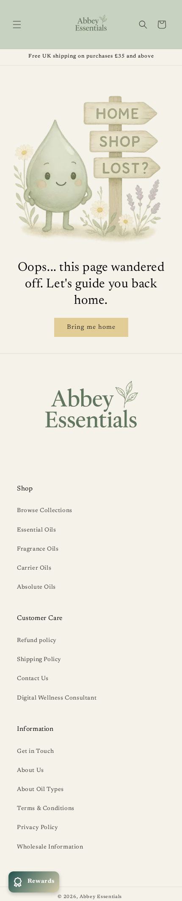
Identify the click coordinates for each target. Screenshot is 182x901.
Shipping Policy (39, 660)
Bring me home (91, 327)
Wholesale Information (50, 847)
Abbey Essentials (101, 897)
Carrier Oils (34, 568)
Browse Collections (44, 511)
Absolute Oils (36, 587)
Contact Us (33, 679)
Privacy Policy (37, 828)
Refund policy (37, 641)
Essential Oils (36, 530)
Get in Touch (35, 752)
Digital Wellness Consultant (57, 698)
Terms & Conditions (45, 809)
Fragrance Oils (37, 549)
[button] (17, 24)
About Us (30, 771)
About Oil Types (40, 790)
